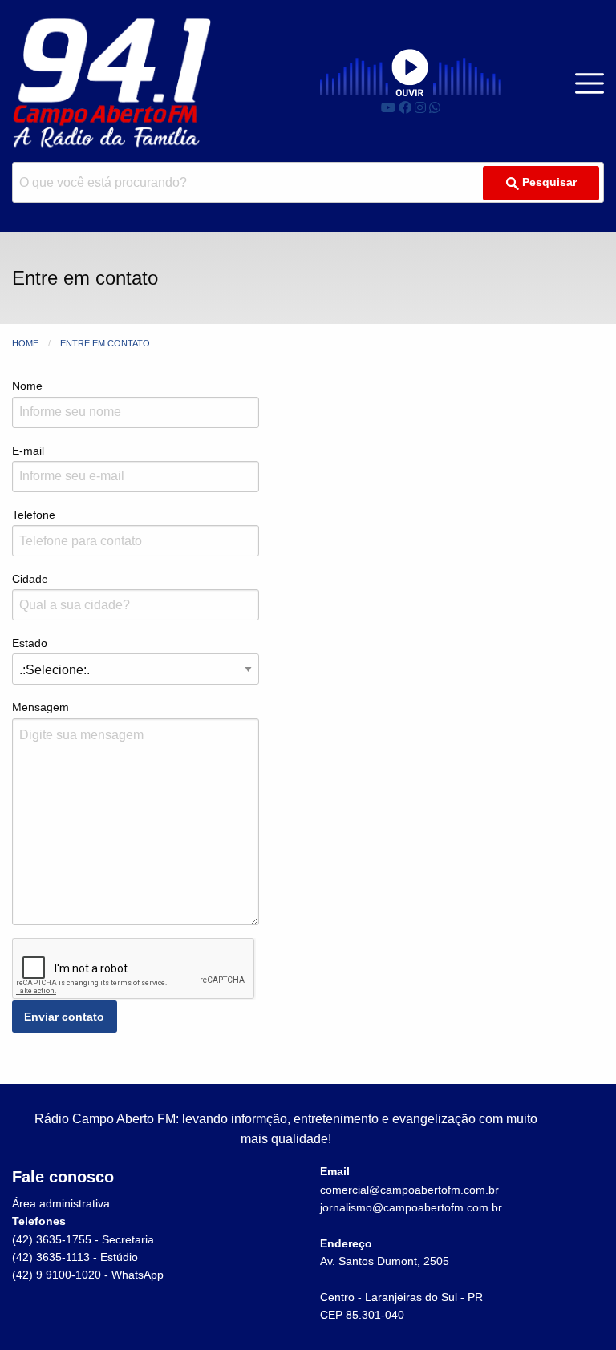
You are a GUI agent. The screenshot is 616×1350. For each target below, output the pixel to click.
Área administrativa (61, 1203)
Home (25, 343)
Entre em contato (105, 343)
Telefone (33, 514)
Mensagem (40, 707)
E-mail (28, 450)
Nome (27, 385)
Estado (29, 643)
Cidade (30, 578)
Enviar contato (64, 1016)
